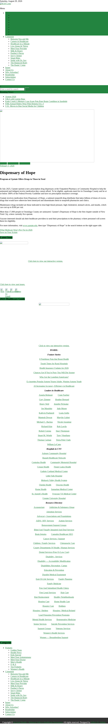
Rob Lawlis (62, 426)
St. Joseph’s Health (40, 494)
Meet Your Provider (19, 48)
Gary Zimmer (44, 399)
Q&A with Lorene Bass (15, 99)
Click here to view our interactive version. (45, 261)
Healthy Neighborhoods (64, 597)
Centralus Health (39, 462)
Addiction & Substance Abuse (61, 507)
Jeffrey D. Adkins (98, 722)
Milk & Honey (17, 51)
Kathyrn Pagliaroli (46, 413)
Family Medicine (54, 583)
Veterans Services (63, 628)
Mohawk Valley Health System (54, 480)
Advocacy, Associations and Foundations (54, 516)
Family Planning (65, 579)
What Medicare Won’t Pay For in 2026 (16, 230)
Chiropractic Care (67, 543)
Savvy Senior (16, 56)
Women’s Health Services (54, 633)
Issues (7, 67)
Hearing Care (43, 601)
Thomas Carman (44, 440)
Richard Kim (46, 426)
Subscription (10, 77)
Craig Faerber (63, 395)
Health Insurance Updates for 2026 (54, 368)
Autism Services (65, 521)
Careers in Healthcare (19, 41)
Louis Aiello (64, 413)
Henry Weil (44, 404)
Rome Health (40, 489)
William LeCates (54, 444)
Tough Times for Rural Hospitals (54, 363)
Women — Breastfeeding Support (54, 637)
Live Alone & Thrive (19, 46)
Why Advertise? (12, 72)
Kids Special (16, 20)
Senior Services (40, 624)
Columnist (9, 37)
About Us (9, 70)
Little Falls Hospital (54, 476)
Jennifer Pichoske (61, 404)
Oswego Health (62, 485)
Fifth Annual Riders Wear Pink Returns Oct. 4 (24, 104)
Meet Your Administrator (21, 22)
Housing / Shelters (40, 610)
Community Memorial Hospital (63, 462)
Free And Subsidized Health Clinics (54, 588)
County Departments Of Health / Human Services (54, 548)
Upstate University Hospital (54, 498)
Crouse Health (43, 467)
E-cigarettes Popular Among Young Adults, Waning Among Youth (54, 381)
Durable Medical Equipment (54, 574)
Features (8, 13)
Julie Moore (62, 408)
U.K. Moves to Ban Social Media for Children (24, 106)
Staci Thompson (62, 431)
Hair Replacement (41, 597)
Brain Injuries (40, 534)
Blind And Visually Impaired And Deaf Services (54, 530)
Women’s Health (17, 34)
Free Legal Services (47, 592)
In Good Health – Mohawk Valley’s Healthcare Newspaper (38, 722)
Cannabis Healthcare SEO (62, 534)
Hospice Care (48, 606)
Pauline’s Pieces (17, 53)
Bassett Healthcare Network (54, 458)
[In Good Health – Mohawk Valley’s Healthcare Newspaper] (1, 6)
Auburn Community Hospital (54, 453)
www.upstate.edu (30, 225)
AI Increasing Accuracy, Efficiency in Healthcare (54, 386)
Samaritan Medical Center (62, 489)
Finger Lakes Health (62, 467)
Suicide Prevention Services (62, 624)
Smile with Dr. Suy (18, 60)
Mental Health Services (42, 619)
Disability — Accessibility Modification (54, 561)
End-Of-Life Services (45, 579)
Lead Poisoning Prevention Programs (54, 615)
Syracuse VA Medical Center (64, 494)
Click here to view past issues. (12, 284)
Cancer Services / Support (54, 539)
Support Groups (44, 628)
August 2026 (10, 96)
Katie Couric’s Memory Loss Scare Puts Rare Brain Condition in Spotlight (36, 101)
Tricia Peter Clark (63, 440)
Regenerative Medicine (66, 619)
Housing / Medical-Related (64, 610)
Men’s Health (16, 27)
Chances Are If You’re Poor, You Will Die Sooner (54, 372)
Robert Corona (45, 431)
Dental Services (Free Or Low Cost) (54, 552)
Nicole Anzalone (64, 422)
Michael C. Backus (45, 422)
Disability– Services (54, 557)
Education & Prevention (54, 570)
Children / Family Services (44, 543)
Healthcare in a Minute (20, 44)
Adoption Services (54, 512)
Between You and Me (20, 39)
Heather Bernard (62, 399)
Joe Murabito (46, 408)
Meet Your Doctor (18, 25)
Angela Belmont (46, 395)
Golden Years (16, 15)
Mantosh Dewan (45, 417)
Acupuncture (39, 507)
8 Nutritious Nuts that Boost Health (54, 359)
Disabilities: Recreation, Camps (54, 566)
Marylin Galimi (63, 417)
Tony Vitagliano (63, 435)
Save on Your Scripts (8, 232)
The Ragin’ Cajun (18, 65)
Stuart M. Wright (45, 435)
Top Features (16, 32)
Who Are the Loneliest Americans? (54, 377)
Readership (10, 75)
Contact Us (10, 79)
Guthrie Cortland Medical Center (54, 471)
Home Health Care (62, 601)
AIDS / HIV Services (45, 521)
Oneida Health (45, 485)
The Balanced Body (19, 63)
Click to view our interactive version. (54, 346)
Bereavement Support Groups (54, 525)
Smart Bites (15, 58)
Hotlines (62, 606)
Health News (16, 18)
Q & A (13, 29)
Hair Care (65, 592)
